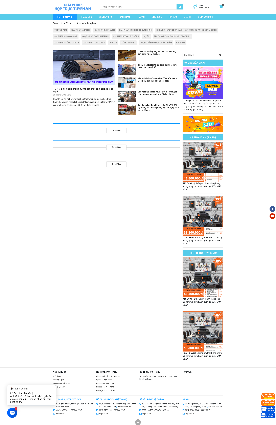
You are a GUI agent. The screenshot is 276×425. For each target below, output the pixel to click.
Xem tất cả (116, 130)
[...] (221, 7)
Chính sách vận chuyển (105, 383)
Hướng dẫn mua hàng (105, 387)
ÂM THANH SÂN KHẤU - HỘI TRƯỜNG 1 (172, 36)
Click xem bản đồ (63, 407)
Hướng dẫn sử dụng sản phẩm (156, 43)
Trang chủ (86, 17)
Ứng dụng (157, 17)
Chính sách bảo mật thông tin (108, 376)
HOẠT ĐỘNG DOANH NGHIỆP (95, 36)
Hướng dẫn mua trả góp (106, 390)
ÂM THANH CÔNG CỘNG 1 (66, 43)
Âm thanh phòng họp (65, 36)
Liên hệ (187, 17)
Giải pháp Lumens (80, 30)
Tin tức (173, 17)
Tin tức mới (60, 30)
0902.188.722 (205, 7)
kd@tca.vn (146, 414)
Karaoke (180, 43)
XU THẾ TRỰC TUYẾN (104, 30)
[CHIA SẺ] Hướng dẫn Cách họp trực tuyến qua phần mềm (186, 30)
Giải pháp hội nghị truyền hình (135, 30)
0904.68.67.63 (163, 376)
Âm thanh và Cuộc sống (126, 36)
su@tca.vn (60, 414)
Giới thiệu (57, 376)
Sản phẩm (125, 17)
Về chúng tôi (105, 17)
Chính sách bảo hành (61, 383)
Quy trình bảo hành (104, 380)
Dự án (142, 17)
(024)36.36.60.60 (149, 376)
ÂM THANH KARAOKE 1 (94, 43)
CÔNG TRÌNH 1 (128, 43)
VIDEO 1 (113, 43)
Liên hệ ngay (58, 380)
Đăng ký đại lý (59, 387)
